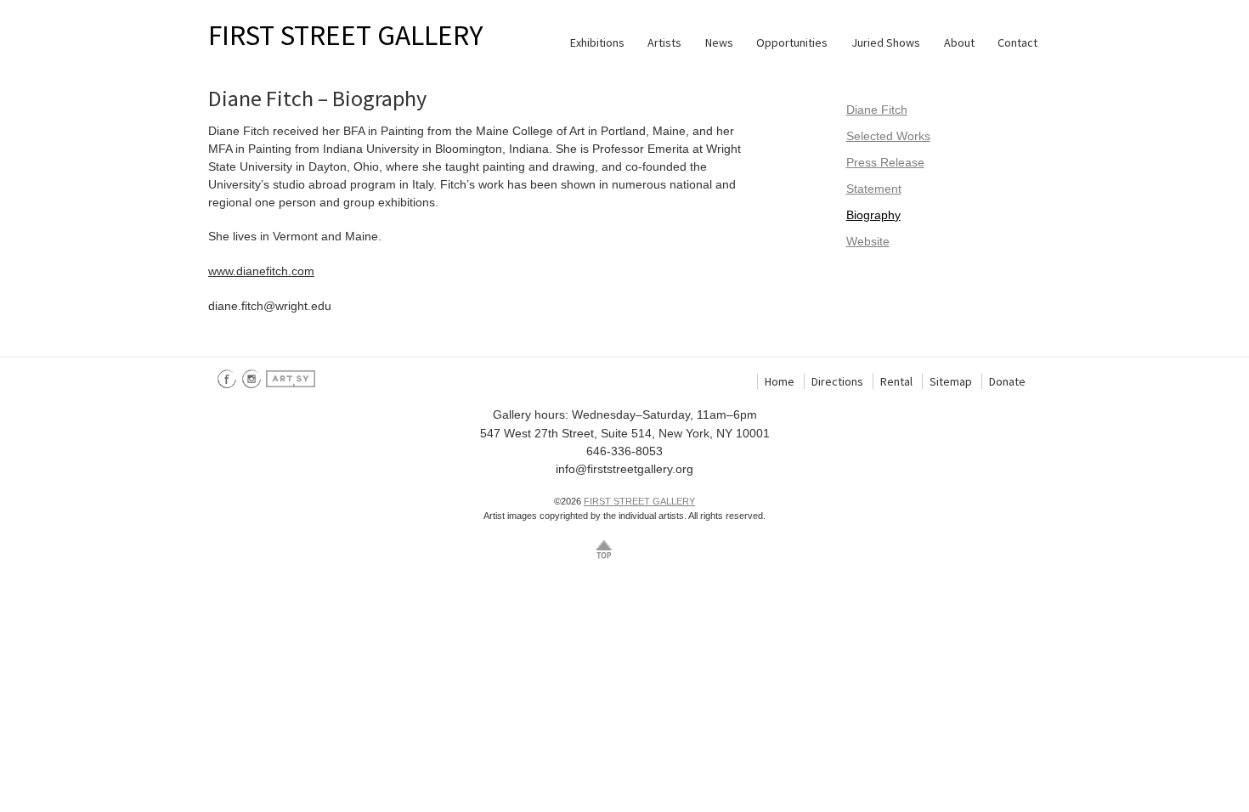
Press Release (885, 162)
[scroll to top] (604, 548)
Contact (1017, 42)
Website (868, 241)
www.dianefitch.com (261, 271)
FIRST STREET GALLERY (345, 35)
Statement (873, 188)
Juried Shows (885, 42)
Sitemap (951, 381)
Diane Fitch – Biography (317, 98)
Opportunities (792, 42)
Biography (873, 215)
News (719, 42)
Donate (1007, 381)
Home (779, 381)
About (959, 42)
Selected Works (888, 136)
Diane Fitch (876, 109)
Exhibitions (597, 42)
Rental (896, 381)
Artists (664, 42)
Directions (837, 381)
